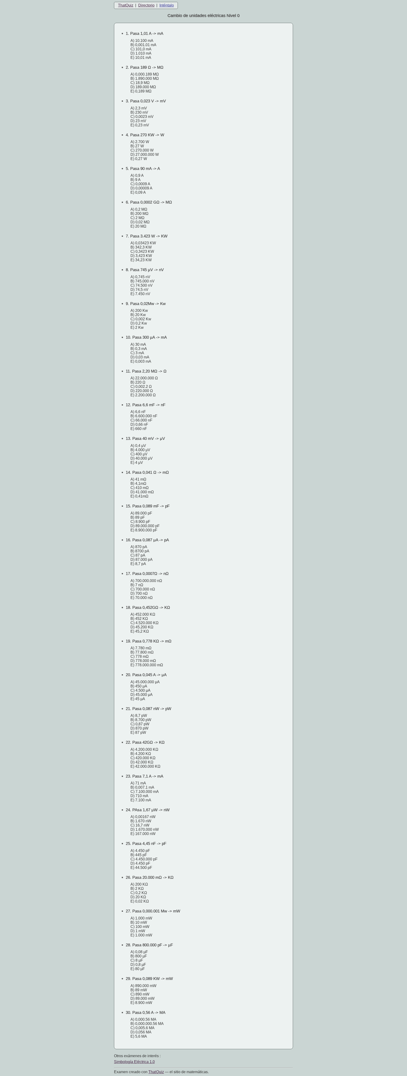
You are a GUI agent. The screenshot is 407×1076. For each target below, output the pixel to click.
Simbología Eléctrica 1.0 (134, 1062)
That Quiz (156, 1072)
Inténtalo (166, 5)
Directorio (146, 5)
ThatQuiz (125, 5)
